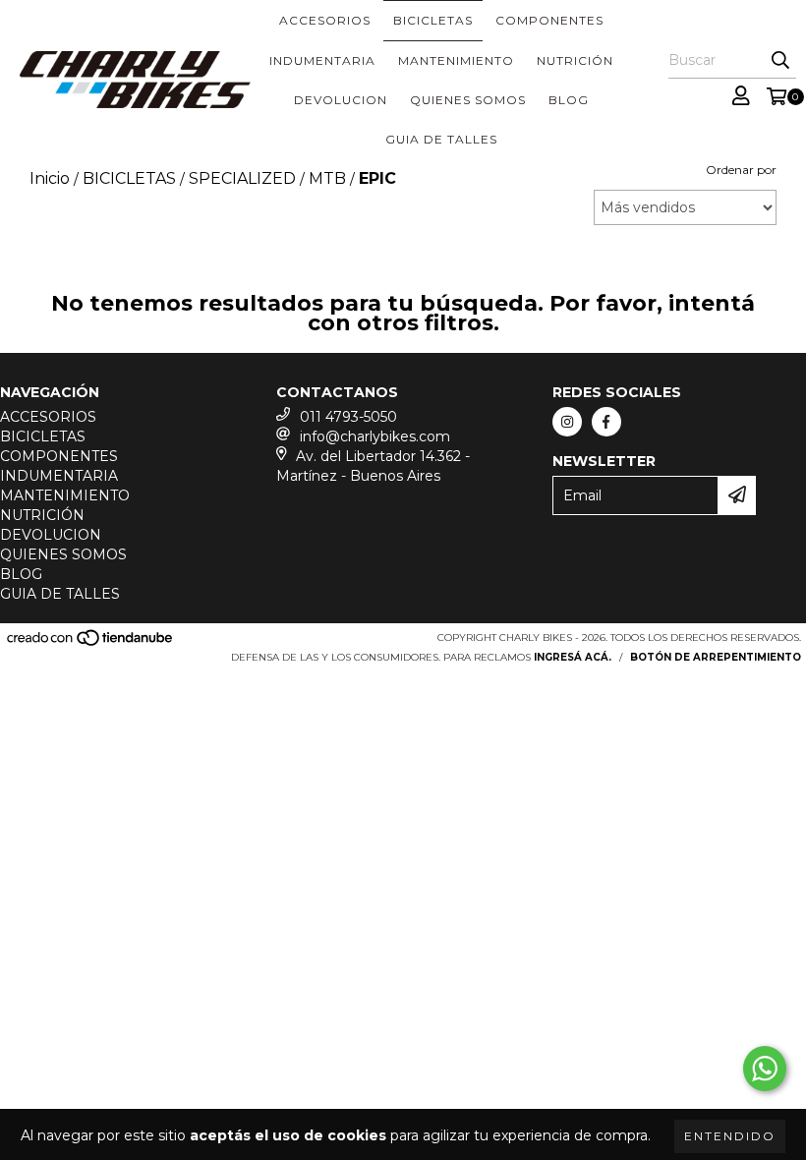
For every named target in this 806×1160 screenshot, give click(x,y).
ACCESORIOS (325, 20)
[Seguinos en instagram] (567, 421)
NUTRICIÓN (575, 60)
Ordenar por (741, 169)
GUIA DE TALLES (441, 139)
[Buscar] (780, 61)
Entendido (730, 1136)
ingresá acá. (572, 657)
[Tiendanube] (91, 643)
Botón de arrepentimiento (715, 657)
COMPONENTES (549, 20)
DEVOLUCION (340, 99)
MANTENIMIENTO (456, 60)
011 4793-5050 (348, 417)
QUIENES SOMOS (468, 99)
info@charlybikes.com (375, 436)
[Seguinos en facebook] (606, 421)
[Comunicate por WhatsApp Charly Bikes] (764, 1068)
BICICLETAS (433, 20)
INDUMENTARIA (322, 60)
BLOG (568, 99)
